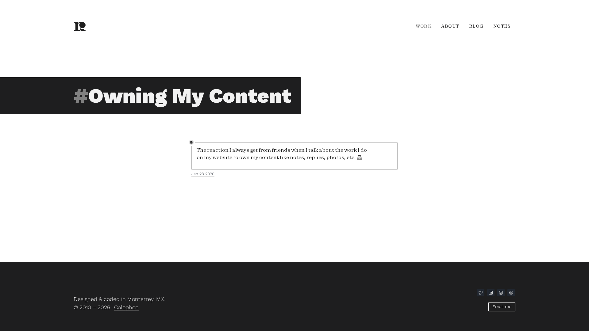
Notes (502, 26)
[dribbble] (511, 292)
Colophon (126, 307)
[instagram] (501, 292)
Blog (476, 26)
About (450, 26)
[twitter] (480, 292)
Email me (501, 306)
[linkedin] (491, 292)
